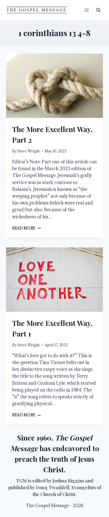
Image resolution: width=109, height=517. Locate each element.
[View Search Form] (98, 10)
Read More (26, 228)
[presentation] (54, 86)
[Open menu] (86, 10)
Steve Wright (28, 151)
